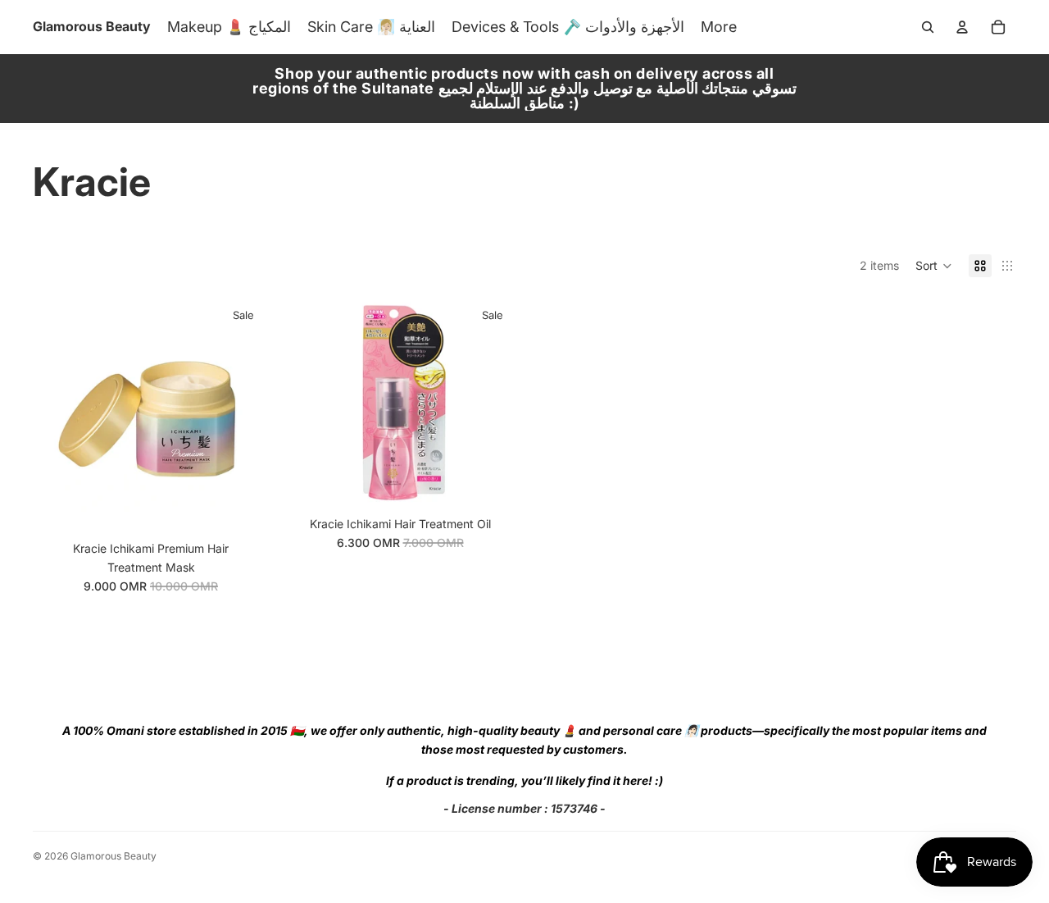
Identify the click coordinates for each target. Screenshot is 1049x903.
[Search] (928, 27)
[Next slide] (244, 415)
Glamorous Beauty (113, 856)
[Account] (962, 27)
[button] (933, 266)
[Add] (243, 508)
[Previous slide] (57, 415)
